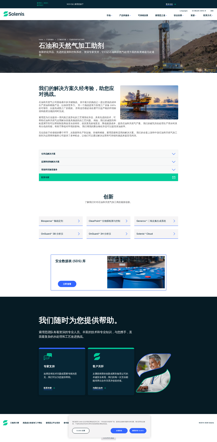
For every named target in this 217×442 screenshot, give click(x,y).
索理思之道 (160, 15)
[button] (107, 153)
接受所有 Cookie (138, 430)
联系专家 (48, 388)
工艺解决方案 (61, 39)
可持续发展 (143, 15)
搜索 (211, 11)
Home (41, 39)
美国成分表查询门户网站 (32, 423)
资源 (193, 15)
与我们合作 (98, 388)
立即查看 (67, 284)
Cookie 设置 (108, 438)
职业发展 (178, 15)
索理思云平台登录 (53, 423)
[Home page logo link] (14, 16)
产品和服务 (124, 15)
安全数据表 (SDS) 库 (199, 11)
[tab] (108, 154)
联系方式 (207, 15)
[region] (109, 427)
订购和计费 (14, 423)
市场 (109, 15)
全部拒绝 (119, 430)
